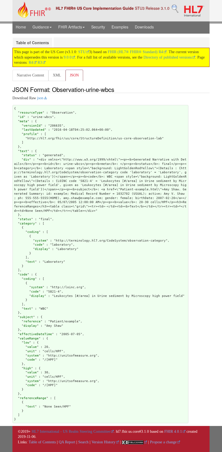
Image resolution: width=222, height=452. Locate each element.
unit (31, 351)
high (27, 368)
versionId (32, 125)
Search (83, 442)
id (22, 117)
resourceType (31, 112)
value (32, 347)
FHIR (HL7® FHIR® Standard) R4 (135, 52)
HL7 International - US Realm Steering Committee (71, 431)
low (26, 342)
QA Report (67, 442)
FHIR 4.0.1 (173, 431)
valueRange (29, 338)
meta (23, 121)
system (40, 240)
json (40, 98)
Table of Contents (32, 42)
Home (21, 27)
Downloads (144, 27)
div (26, 159)
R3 (40, 62)
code (39, 244)
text (23, 151)
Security (98, 27)
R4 (31, 62)
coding (33, 232)
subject (26, 317)
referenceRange (33, 398)
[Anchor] (117, 89)
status (29, 155)
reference (32, 321)
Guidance (40, 27)
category (27, 223)
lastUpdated (34, 130)
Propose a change (163, 442)
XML (57, 75)
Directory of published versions (167, 57)
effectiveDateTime (36, 334)
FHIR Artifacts (70, 27)
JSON (74, 75)
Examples (120, 27)
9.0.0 (67, 57)
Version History (103, 442)
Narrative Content (30, 75)
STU (82, 52)
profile (30, 134)
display (41, 249)
